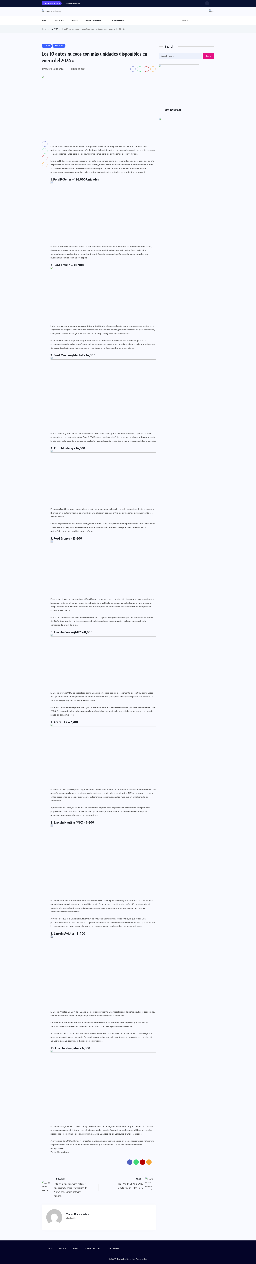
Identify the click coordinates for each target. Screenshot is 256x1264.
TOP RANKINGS (116, 20)
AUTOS (74, 20)
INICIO (44, 20)
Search (209, 56)
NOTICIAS (59, 20)
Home (44, 29)
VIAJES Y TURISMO (93, 20)
